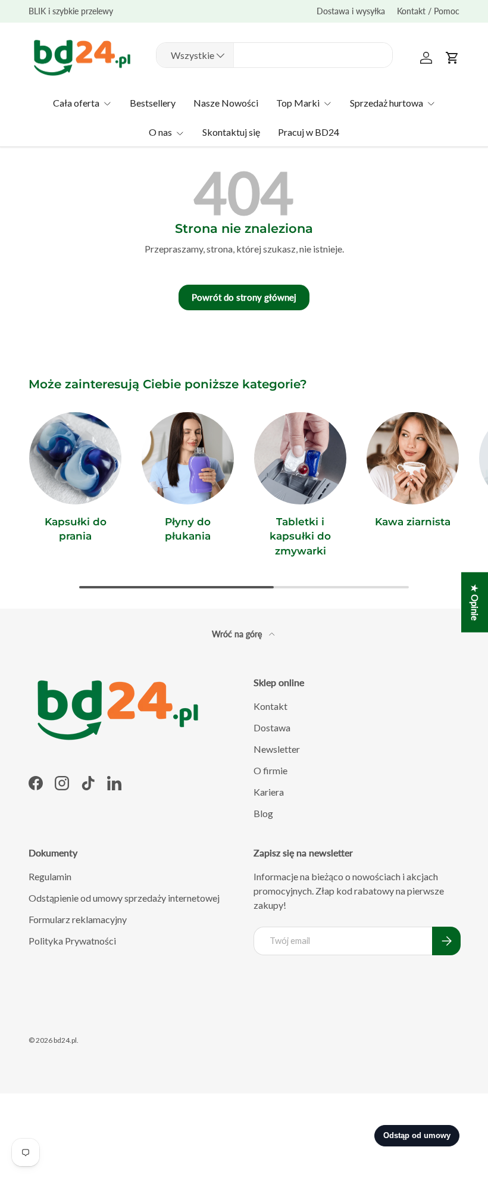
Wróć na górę (238, 634)
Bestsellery (153, 102)
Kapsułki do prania (76, 528)
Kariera (269, 791)
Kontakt (270, 706)
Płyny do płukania (188, 528)
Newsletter (277, 749)
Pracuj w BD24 (308, 132)
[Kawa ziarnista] (413, 458)
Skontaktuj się (231, 132)
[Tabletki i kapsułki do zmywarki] (300, 458)
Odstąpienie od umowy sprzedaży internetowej (124, 897)
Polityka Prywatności (72, 940)
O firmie (270, 770)
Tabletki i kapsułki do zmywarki (300, 536)
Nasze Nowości (225, 102)
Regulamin (50, 876)
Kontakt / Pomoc (428, 11)
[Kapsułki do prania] (75, 458)
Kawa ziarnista (413, 521)
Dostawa (272, 727)
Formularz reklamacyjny (78, 919)
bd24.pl (65, 1040)
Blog (263, 813)
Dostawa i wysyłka (351, 11)
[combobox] (275, 55)
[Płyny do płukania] (188, 458)
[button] (452, 58)
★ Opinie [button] (475, 602)
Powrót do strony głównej (244, 297)
